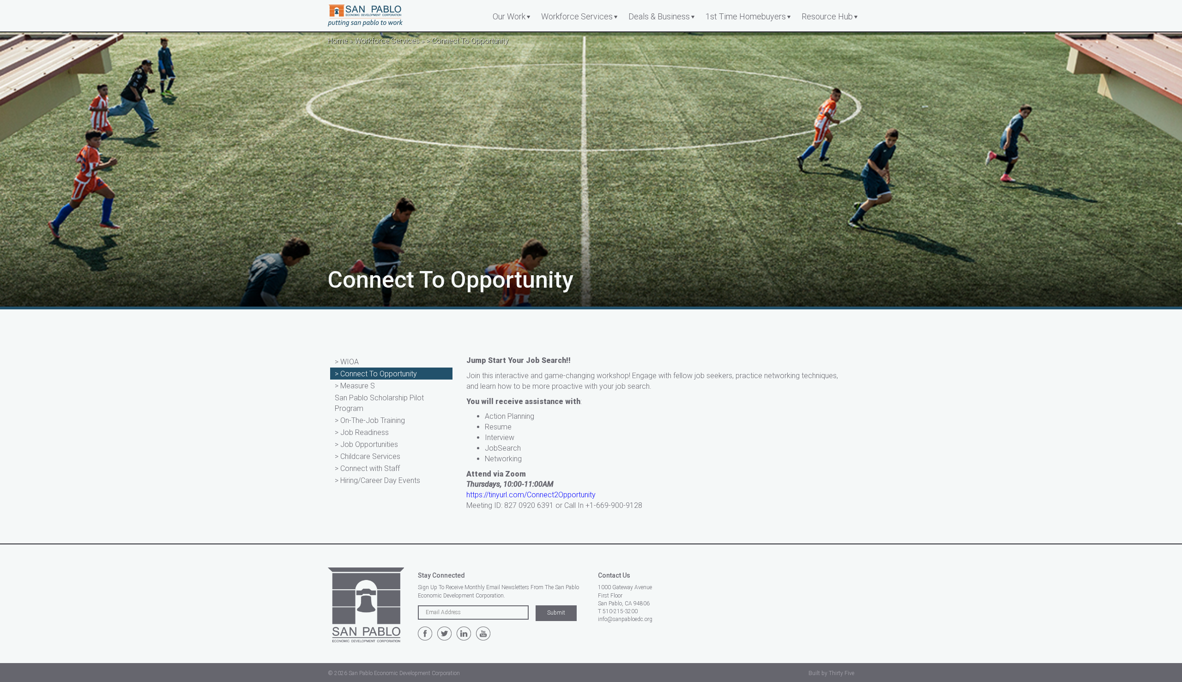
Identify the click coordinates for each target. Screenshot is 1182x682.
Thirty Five (841, 673)
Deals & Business (659, 16)
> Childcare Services (367, 456)
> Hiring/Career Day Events (377, 480)
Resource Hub (827, 16)
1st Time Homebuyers (746, 16)
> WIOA (347, 361)
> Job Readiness (362, 432)
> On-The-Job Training (370, 420)
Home (338, 40)
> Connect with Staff (367, 468)
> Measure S (355, 385)
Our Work (509, 16)
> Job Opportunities (366, 444)
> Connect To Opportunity (376, 373)
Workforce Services (577, 16)
